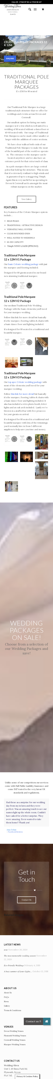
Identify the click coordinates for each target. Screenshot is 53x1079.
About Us (8, 993)
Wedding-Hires (11, 1065)
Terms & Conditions (12, 1010)
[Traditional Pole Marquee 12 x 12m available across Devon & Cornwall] (26, 286)
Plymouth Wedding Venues (15, 1036)
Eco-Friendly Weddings (14, 965)
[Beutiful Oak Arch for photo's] (41, 470)
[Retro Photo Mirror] (41, 442)
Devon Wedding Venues (14, 1031)
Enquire (10, 58)
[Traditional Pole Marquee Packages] (11, 362)
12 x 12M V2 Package (17, 300)
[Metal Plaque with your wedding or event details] (41, 455)
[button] (46, 1021)
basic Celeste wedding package (23, 264)
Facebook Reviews (15, 832)
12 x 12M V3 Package (17, 377)
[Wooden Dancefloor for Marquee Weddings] (26, 361)
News (6, 1001)
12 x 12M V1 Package (17, 259)
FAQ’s (6, 997)
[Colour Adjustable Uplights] (11, 457)
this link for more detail (22, 394)
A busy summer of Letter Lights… (18, 971)
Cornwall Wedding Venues (14, 1040)
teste (6, 949)
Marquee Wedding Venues (15, 1044)
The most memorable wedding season (20, 955)
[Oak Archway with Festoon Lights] (26, 457)
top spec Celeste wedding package (25, 382)
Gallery (7, 1006)
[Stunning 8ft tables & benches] (41, 346)
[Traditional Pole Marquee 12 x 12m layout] (11, 286)
